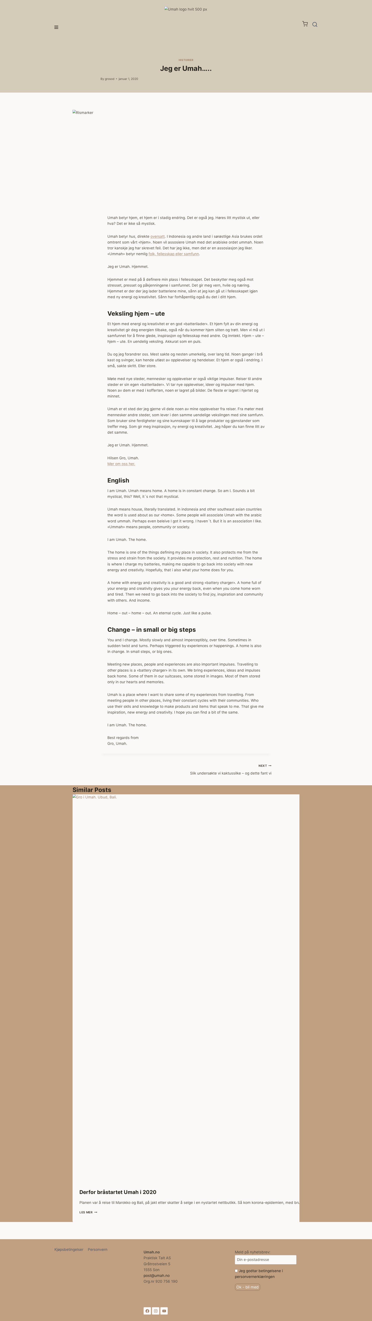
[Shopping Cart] (305, 24)
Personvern (97, 1249)
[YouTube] (164, 1311)
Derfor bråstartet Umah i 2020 (118, 1192)
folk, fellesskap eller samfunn (174, 254)
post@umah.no (157, 1275)
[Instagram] (155, 1311)
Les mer (88, 1212)
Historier (186, 60)
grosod (109, 79)
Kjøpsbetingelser (68, 1249)
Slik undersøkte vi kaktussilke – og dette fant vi (230, 769)
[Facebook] (147, 1311)
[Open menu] (56, 25)
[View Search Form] (315, 25)
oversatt (157, 236)
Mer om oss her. (121, 464)
